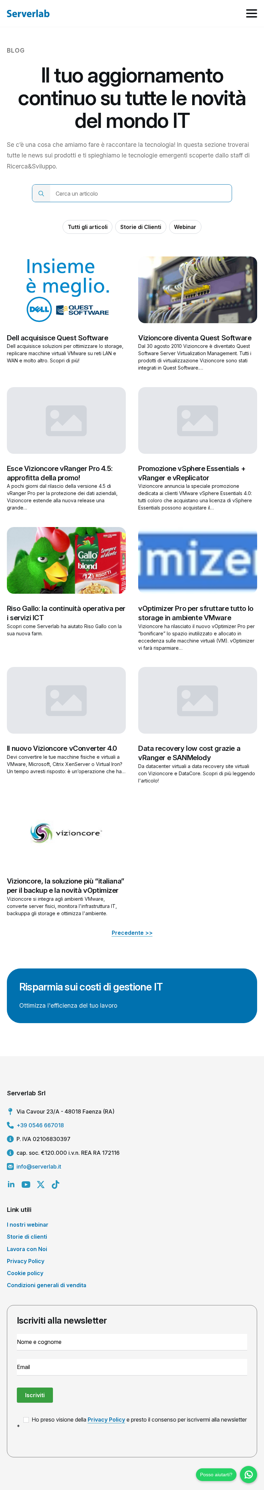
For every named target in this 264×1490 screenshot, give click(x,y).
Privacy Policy (25, 1261)
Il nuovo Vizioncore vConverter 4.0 (62, 748)
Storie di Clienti (140, 226)
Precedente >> (132, 932)
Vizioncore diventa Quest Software (194, 337)
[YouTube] (26, 1184)
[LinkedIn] (11, 1184)
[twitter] (40, 1184)
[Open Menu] (251, 13)
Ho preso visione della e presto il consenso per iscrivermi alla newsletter (138, 1419)
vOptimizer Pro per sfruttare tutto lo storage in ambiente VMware (195, 613)
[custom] (55, 1184)
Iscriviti (35, 1395)
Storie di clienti (27, 1236)
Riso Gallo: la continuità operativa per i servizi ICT (66, 613)
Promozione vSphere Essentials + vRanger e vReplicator (191, 473)
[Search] (41, 193)
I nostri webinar (27, 1224)
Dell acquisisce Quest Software (57, 337)
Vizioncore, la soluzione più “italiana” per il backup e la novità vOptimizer (65, 886)
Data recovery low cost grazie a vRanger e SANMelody (189, 753)
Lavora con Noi (27, 1249)
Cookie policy (25, 1273)
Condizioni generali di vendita (46, 1285)
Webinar (185, 226)
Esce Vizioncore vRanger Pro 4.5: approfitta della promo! (60, 473)
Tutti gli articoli (88, 226)
